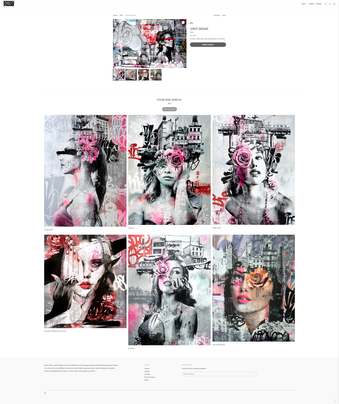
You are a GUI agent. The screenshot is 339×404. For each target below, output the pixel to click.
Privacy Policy (149, 377)
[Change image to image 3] (143, 74)
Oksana (131, 228)
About (303, 4)
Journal (319, 4)
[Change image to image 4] (156, 74)
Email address (188, 372)
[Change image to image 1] (118, 74)
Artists (311, 4)
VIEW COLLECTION (169, 109)
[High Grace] (253, 170)
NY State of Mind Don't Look (55, 331)
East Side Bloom (218, 345)
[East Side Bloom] (253, 288)
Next (224, 15)
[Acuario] (169, 290)
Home (115, 15)
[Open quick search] (326, 4)
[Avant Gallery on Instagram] (45, 393)
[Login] (330, 4)
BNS (121, 15)
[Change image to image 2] (131, 74)
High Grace (216, 228)
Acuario (131, 348)
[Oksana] (169, 170)
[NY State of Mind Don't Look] (85, 281)
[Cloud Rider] (85, 171)
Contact (147, 374)
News (146, 380)
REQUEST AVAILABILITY (208, 45)
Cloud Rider (48, 230)
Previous (217, 15)
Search (147, 369)
